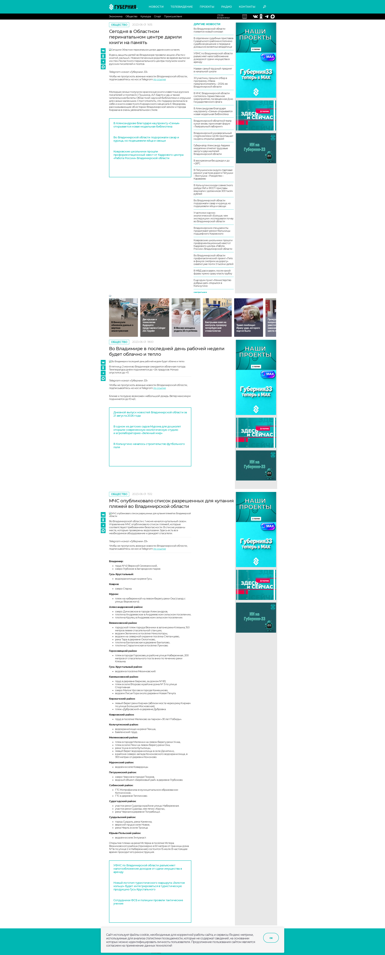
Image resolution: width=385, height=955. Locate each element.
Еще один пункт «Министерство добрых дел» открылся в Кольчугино (212, 283)
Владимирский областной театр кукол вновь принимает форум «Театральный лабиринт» (212, 123)
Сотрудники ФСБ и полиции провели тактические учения (148, 902)
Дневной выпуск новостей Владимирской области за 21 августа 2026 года (150, 414)
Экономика (115, 16)
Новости (156, 6)
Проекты (207, 6)
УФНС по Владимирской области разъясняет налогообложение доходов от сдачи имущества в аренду (213, 57)
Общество (131, 16)
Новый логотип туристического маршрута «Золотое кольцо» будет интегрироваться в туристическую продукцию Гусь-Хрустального (149, 886)
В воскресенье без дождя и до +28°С (211, 162)
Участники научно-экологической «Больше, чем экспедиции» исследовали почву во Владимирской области (213, 217)
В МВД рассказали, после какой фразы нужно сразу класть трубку (213, 272)
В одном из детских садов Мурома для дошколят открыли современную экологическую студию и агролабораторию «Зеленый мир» (147, 430)
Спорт (157, 16)
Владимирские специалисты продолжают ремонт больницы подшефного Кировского (212, 231)
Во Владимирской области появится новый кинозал (209, 30)
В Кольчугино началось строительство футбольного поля (149, 445)
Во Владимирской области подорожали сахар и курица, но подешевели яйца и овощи (146, 139)
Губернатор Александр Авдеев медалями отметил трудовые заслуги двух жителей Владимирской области (211, 149)
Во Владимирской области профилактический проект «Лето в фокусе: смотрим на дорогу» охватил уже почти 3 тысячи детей (213, 260)
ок (271, 938)
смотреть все (200, 292)
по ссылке (159, 79)
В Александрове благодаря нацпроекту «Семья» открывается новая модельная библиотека (146, 125)
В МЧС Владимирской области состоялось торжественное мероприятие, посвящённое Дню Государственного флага (213, 97)
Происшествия (173, 16)
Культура (145, 16)
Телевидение (182, 6)
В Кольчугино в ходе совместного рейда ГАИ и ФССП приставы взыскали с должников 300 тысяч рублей (213, 189)
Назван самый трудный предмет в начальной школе (213, 70)
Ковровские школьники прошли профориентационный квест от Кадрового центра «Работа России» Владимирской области (148, 155)
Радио (226, 6)
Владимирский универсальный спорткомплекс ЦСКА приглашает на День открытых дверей (213, 136)
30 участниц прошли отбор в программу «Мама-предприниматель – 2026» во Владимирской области (211, 82)
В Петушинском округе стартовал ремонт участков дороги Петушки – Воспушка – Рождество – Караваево (213, 174)
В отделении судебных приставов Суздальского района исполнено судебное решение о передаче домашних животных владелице (213, 42)
